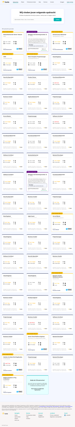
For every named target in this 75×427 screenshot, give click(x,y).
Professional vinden (31, 415)
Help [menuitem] (40, 2)
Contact (28, 418)
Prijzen (16, 418)
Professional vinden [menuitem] (31, 2)
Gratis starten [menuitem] (70, 2)
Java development (42, 406)
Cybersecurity (62, 406)
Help (27, 416)
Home (16, 415)
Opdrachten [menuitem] (15, 2)
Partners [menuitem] (45, 2)
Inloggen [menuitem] (62, 2)
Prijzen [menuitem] (22, 2)
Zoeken (57, 19)
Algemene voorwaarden (56, 416)
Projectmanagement (68, 406)
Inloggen (40, 415)
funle (7, 2)
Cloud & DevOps (49, 406)
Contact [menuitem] (52, 2)
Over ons (17, 420)
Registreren (41, 416)
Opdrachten (17, 416)
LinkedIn (68, 415)
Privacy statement (54, 415)
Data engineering (56, 406)
